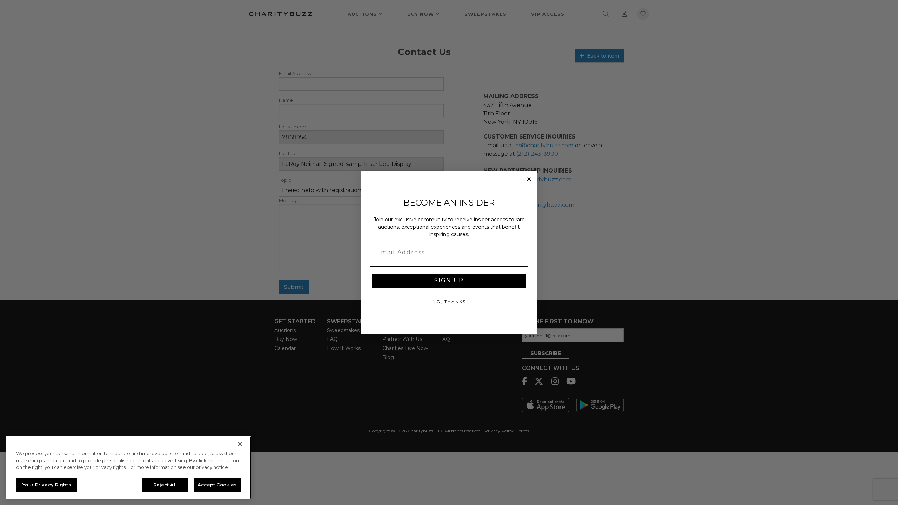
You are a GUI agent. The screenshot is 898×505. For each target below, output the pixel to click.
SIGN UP (449, 280)
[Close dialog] (529, 179)
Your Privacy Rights (46, 484)
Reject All (165, 484)
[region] (128, 467)
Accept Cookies (217, 484)
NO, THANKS (449, 301)
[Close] (240, 444)
